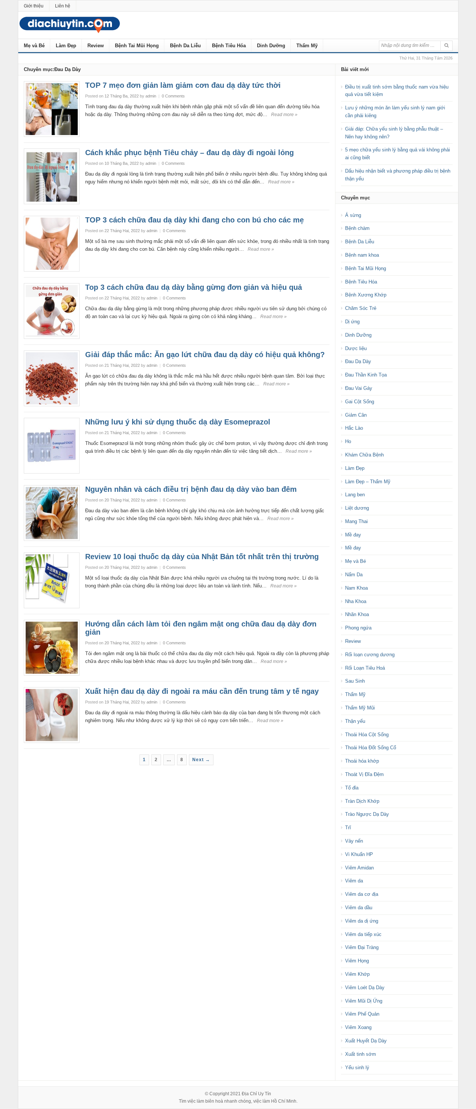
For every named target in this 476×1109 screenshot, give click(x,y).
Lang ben (355, 494)
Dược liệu (356, 348)
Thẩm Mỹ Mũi (360, 708)
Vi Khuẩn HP (359, 854)
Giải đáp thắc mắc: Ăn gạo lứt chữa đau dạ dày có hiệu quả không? (205, 354)
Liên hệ (62, 6)
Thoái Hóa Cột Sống (367, 734)
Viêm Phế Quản (362, 1014)
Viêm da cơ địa (361, 894)
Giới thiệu (34, 6)
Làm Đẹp (66, 45)
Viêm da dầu (358, 907)
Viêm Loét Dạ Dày (365, 987)
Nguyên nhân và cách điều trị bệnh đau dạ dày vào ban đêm (191, 489)
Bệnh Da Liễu (185, 45)
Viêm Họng (357, 961)
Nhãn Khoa (357, 614)
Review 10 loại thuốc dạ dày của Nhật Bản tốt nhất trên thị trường (202, 556)
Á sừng (353, 215)
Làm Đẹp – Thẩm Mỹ (367, 481)
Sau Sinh (355, 681)
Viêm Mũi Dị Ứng (363, 1001)
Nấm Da (354, 574)
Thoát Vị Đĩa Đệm (364, 774)
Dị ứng (352, 321)
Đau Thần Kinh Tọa (366, 375)
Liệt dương (357, 508)
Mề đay (353, 535)
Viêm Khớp (357, 974)
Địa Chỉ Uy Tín (256, 1093)
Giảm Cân (356, 415)
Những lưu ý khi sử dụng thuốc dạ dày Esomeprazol (177, 422)
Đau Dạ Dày (358, 361)
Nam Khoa (356, 588)
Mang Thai (356, 521)
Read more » (284, 114)
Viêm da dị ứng (361, 921)
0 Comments (173, 96)
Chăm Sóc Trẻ (360, 308)
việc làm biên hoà (205, 1101)
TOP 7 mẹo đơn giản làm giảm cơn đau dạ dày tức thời (183, 85)
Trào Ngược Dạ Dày (367, 814)
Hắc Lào (354, 428)
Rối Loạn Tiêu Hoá (365, 668)
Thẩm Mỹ (307, 45)
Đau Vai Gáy (358, 388)
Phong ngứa (358, 628)
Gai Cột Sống (359, 401)
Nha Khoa (355, 601)
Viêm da (354, 881)
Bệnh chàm (357, 228)
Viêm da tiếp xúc (363, 934)
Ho (348, 441)
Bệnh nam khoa (362, 255)
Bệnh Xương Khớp (365, 295)
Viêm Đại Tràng (362, 947)
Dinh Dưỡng (271, 45)
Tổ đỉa (351, 788)
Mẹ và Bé (34, 45)
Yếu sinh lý (357, 1067)
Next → (201, 759)
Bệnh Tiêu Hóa (229, 45)
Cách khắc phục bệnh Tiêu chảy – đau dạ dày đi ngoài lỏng (189, 152)
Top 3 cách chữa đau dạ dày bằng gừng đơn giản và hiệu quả (193, 287)
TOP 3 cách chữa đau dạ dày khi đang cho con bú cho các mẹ (194, 220)
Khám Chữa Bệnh (364, 455)
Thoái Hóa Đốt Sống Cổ (370, 747)
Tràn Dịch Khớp (362, 801)
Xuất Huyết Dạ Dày (366, 1041)
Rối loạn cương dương (370, 654)
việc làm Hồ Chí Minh (274, 1101)
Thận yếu (355, 721)
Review (95, 45)
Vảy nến (354, 841)
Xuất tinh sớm (360, 1054)
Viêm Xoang (358, 1027)
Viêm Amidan (359, 868)
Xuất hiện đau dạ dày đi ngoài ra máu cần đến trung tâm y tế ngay (202, 691)
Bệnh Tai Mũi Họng (137, 45)
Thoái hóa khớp (362, 761)
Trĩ (348, 827)
